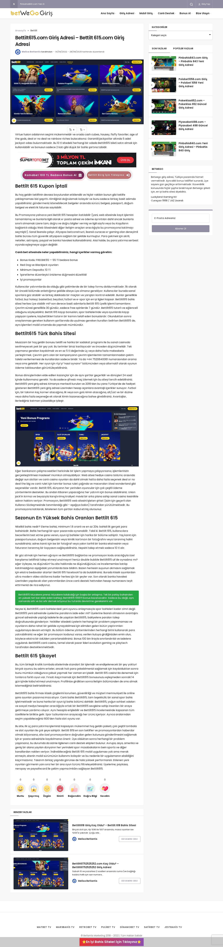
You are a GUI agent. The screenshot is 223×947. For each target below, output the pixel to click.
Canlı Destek (166, 13)
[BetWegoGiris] (32, 13)
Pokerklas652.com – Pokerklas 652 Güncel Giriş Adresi (193, 104)
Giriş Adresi (126, 13)
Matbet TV (44, 927)
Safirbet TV (152, 927)
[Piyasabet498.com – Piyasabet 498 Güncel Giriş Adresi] (164, 127)
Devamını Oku (129, 839)
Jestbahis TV (173, 927)
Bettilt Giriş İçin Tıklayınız (106, 175)
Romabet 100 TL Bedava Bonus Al (51, 175)
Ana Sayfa (107, 13)
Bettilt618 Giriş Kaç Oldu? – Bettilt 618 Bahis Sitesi (104, 825)
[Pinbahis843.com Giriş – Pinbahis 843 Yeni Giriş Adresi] (164, 63)
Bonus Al (185, 13)
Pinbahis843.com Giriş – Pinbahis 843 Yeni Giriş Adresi (193, 61)
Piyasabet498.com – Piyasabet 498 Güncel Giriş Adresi (193, 125)
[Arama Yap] (191, 4)
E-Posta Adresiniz (164, 218)
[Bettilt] (76, 159)
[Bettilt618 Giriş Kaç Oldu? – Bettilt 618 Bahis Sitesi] (41, 835)
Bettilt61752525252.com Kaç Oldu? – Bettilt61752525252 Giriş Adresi (95, 865)
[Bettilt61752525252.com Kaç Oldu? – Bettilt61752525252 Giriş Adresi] (41, 873)
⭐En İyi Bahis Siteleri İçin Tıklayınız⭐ (111, 942)
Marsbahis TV (65, 927)
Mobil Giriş (146, 13)
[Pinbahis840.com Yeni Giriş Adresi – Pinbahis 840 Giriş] (164, 149)
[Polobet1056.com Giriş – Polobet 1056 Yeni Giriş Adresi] (164, 85)
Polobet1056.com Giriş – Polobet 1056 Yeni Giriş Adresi (193, 83)
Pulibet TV (108, 927)
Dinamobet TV (129, 927)
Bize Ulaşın (202, 13)
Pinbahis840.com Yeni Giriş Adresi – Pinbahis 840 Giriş (47, 4)
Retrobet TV (87, 927)
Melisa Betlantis (31, 51)
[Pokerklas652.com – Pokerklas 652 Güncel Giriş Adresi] (164, 106)
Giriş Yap (205, 4)
